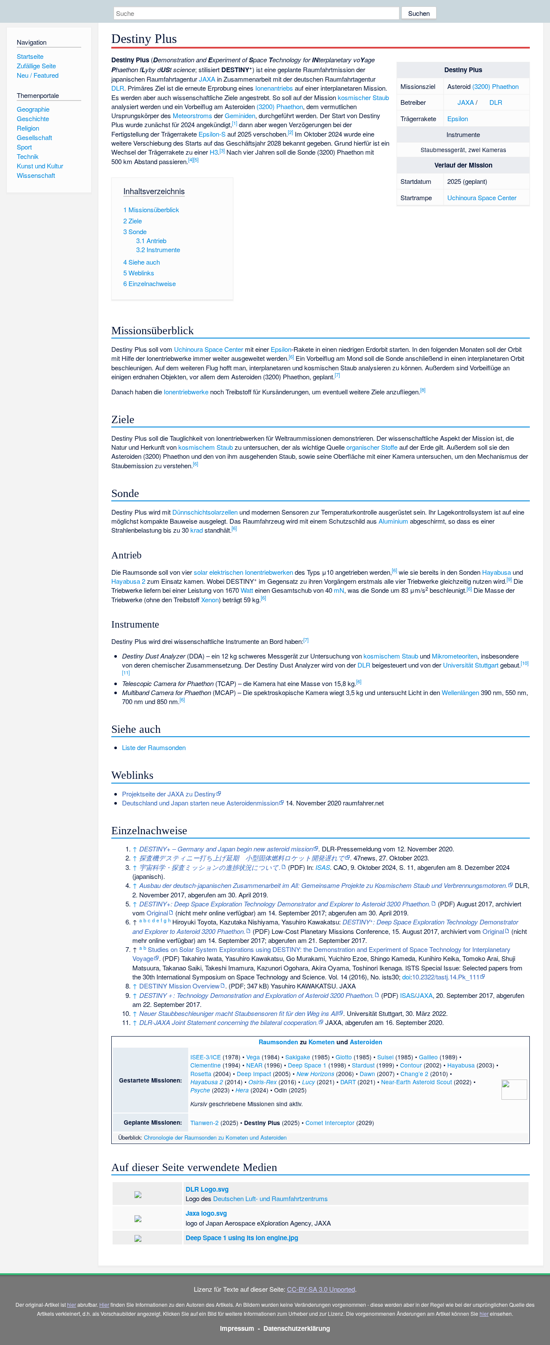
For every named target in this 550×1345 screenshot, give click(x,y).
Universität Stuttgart (470, 664)
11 (126, 672)
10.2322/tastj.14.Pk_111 (446, 976)
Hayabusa (496, 571)
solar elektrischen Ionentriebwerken (243, 571)
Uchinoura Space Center (481, 197)
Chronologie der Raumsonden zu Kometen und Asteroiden (215, 1137)
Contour (411, 1065)
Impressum (237, 1328)
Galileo (428, 1056)
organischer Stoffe (371, 446)
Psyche (200, 1090)
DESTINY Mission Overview (179, 985)
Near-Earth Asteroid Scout (416, 1081)
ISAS (322, 867)
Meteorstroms (192, 115)
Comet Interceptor (330, 1122)
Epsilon (457, 118)
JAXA (466, 102)
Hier (104, 1304)
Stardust (363, 1065)
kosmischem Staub (205, 446)
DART (348, 1081)
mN (339, 590)
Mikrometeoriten (454, 655)
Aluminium (393, 520)
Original (157, 912)
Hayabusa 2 (128, 581)
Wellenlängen (460, 692)
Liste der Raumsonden (154, 747)
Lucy (308, 1082)
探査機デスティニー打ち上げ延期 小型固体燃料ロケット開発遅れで (242, 857)
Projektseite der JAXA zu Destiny (169, 793)
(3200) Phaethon (495, 86)
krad (196, 529)
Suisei (385, 1056)
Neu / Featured (37, 74)
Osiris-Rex (262, 1082)
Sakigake (297, 1056)
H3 (214, 151)
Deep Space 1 (307, 1065)
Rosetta (200, 1073)
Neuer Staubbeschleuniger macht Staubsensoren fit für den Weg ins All (238, 1013)
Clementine (205, 1065)
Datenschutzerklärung (296, 1328)
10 (525, 662)
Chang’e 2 (414, 1073)
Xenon (210, 599)
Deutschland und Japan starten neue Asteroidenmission (200, 802)
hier (71, 1304)
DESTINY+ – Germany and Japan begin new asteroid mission (226, 848)
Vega (253, 1056)
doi (406, 976)
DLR (495, 102)
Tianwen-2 (204, 1122)
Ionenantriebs (274, 87)
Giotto (344, 1056)
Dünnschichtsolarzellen (205, 511)
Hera (242, 1090)
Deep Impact (254, 1073)
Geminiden (240, 115)
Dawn (367, 1073)
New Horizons (315, 1074)
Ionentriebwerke (186, 391)
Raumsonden (278, 1041)
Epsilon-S (212, 133)
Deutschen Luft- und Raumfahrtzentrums (270, 1198)
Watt (247, 590)
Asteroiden (366, 1041)
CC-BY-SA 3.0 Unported (321, 1288)
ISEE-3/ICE (205, 1056)
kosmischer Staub (363, 97)
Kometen (322, 1041)
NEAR (254, 1065)
